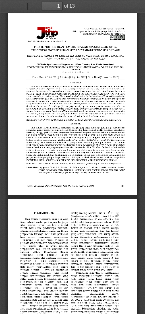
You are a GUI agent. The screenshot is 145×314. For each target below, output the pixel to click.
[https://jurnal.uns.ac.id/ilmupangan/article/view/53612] (101, 31)
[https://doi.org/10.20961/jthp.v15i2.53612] (106, 34)
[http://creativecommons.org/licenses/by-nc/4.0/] (117, 37)
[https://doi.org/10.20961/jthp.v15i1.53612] (93, 172)
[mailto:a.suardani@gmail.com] (78, 72)
